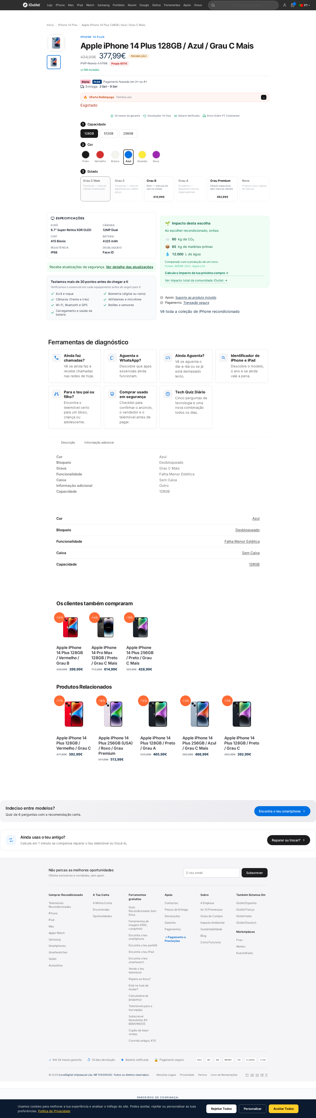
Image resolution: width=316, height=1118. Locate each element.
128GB (89, 133)
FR (262, 1074)
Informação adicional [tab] (98, 442)
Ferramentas (172, 5)
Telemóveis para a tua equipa (140, 1007)
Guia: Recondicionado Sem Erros (142, 910)
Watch (90, 5)
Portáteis (118, 5)
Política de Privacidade (54, 1111)
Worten (240, 946)
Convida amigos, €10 (142, 1040)
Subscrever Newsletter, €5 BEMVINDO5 (138, 1020)
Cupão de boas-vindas (139, 1032)
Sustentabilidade (211, 929)
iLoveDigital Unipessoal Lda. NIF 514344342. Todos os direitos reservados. (104, 1074)
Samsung (103, 5)
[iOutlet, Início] (31, 5)
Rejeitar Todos (221, 1109)
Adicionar (70, 679)
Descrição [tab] (68, 442)
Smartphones (57, 945)
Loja (50, 5)
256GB (128, 133)
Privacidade (187, 1074)
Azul (256, 518)
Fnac (239, 940)
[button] (54, 62)
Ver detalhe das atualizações (129, 267)
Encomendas (101, 909)
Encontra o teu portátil (143, 945)
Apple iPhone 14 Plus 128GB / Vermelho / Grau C (73, 743)
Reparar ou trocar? (286, 840)
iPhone (60, 5)
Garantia (170, 922)
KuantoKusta (244, 953)
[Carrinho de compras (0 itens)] (292, 5)
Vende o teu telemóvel (136, 970)
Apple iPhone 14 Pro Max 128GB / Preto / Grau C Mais (104, 655)
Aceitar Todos (283, 1109)
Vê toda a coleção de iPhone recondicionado (200, 311)
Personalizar (253, 1109)
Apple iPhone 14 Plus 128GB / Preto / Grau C (241, 743)
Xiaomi (132, 5)
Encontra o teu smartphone (280, 811)
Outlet (53, 959)
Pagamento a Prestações (175, 939)
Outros (156, 5)
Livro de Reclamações (224, 1074)
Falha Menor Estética (242, 541)
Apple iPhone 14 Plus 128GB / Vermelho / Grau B (69, 655)
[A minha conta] (285, 5)
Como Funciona (210, 942)
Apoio (187, 5)
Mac (71, 5)
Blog (203, 935)
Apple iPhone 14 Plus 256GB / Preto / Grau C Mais (139, 655)
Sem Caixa (251, 553)
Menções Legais (166, 1074)
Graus (198, 5)
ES (257, 1074)
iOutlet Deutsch (246, 922)
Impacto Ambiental (212, 922)
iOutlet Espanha (246, 903)
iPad (80, 5)
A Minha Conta (102, 903)
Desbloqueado (248, 530)
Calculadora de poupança (138, 997)
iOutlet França (245, 909)
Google (144, 5)
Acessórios (56, 965)
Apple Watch (57, 933)
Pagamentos (173, 929)
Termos (202, 1074)
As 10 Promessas (211, 909)
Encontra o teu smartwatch (138, 960)
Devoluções (172, 916)
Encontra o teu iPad (141, 952)
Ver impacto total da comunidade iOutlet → (196, 280)
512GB (108, 133)
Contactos (171, 903)
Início (50, 25)
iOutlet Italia (244, 916)
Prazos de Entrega (176, 909)
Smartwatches (58, 952)
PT (247, 1074)
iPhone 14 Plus (67, 25)
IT (266, 1074)
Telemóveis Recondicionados (60, 904)
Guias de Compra (211, 916)
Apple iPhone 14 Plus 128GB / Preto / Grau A (157, 743)
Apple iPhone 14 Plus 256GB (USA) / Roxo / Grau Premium (115, 746)
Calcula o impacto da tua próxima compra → (196, 273)
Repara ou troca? (140, 979)
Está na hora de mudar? (139, 987)
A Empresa (207, 903)
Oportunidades (102, 916)
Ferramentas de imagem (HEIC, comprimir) (139, 924)
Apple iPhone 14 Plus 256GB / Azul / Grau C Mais (199, 743)
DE (252, 1074)
